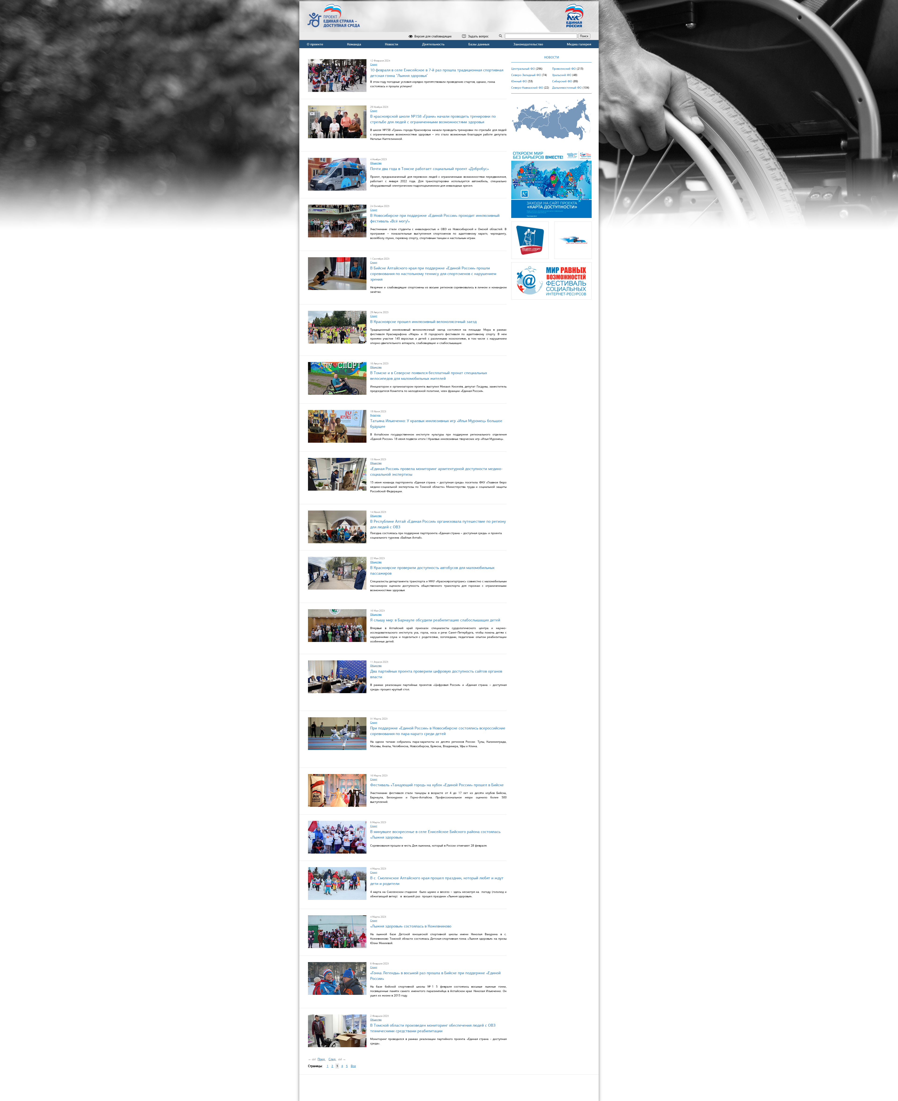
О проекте (315, 44)
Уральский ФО (561, 75)
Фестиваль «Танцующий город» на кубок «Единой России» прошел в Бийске (437, 784)
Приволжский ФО (564, 69)
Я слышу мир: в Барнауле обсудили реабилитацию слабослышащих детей (435, 620)
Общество (376, 163)
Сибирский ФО (562, 81)
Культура (375, 415)
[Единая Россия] (574, 25)
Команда (354, 44)
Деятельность (433, 44)
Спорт (373, 64)
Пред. (322, 1059)
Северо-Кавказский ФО (527, 88)
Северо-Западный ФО (526, 75)
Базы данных (478, 44)
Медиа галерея (579, 44)
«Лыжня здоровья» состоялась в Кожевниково (410, 926)
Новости (391, 44)
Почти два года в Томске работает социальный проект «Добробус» (429, 168)
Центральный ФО (523, 69)
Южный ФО (519, 81)
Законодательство (528, 44)
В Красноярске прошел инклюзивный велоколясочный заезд (423, 321)
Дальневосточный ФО (567, 88)
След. (332, 1059)
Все (353, 1066)
